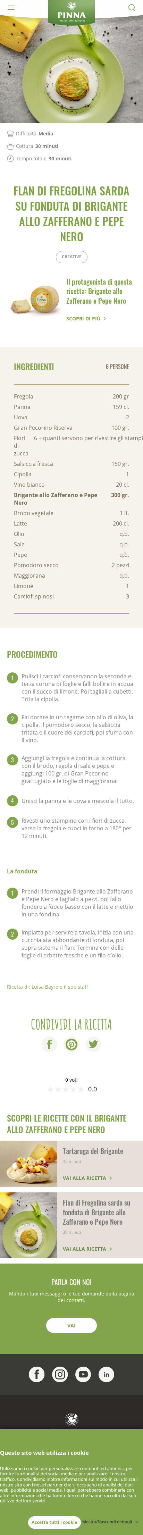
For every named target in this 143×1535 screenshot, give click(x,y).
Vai (71, 1325)
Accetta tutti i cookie (54, 1522)
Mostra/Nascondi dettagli (107, 1522)
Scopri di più (83, 318)
